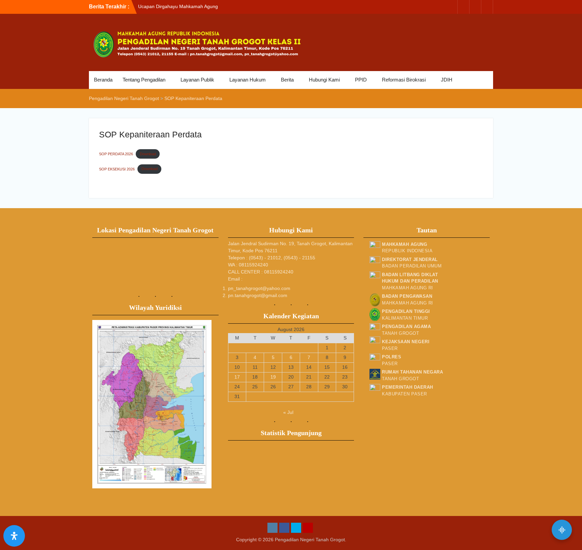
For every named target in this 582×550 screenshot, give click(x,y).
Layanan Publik (197, 80)
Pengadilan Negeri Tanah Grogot (310, 539)
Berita (287, 80)
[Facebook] (463, 7)
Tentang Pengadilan (144, 80)
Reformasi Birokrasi (404, 80)
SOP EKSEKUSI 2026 (117, 169)
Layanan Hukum (247, 80)
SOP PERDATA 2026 (116, 154)
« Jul (288, 412)
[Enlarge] (202, 328)
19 (273, 377)
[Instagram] (451, 7)
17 (237, 377)
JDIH (446, 80)
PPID (361, 80)
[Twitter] (475, 7)
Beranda (103, 80)
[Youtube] (487, 7)
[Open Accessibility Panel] (14, 536)
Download (148, 154)
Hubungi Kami (324, 80)
